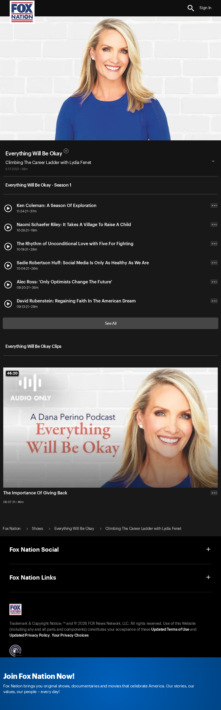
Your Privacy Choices (70, 635)
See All (110, 323)
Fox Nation (11, 529)
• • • (214, 205)
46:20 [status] (12, 373)
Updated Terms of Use (170, 629)
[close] (214, 514)
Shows (37, 529)
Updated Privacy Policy (29, 635)
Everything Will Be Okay (33, 153)
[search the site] (191, 8)
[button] (191, 8)
